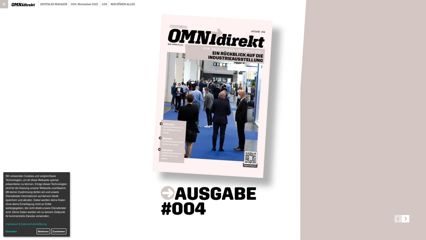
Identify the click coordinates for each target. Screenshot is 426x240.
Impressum (12, 224)
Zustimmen (58, 231)
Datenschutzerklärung (34, 224)
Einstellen (11, 231)
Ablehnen (43, 231)
